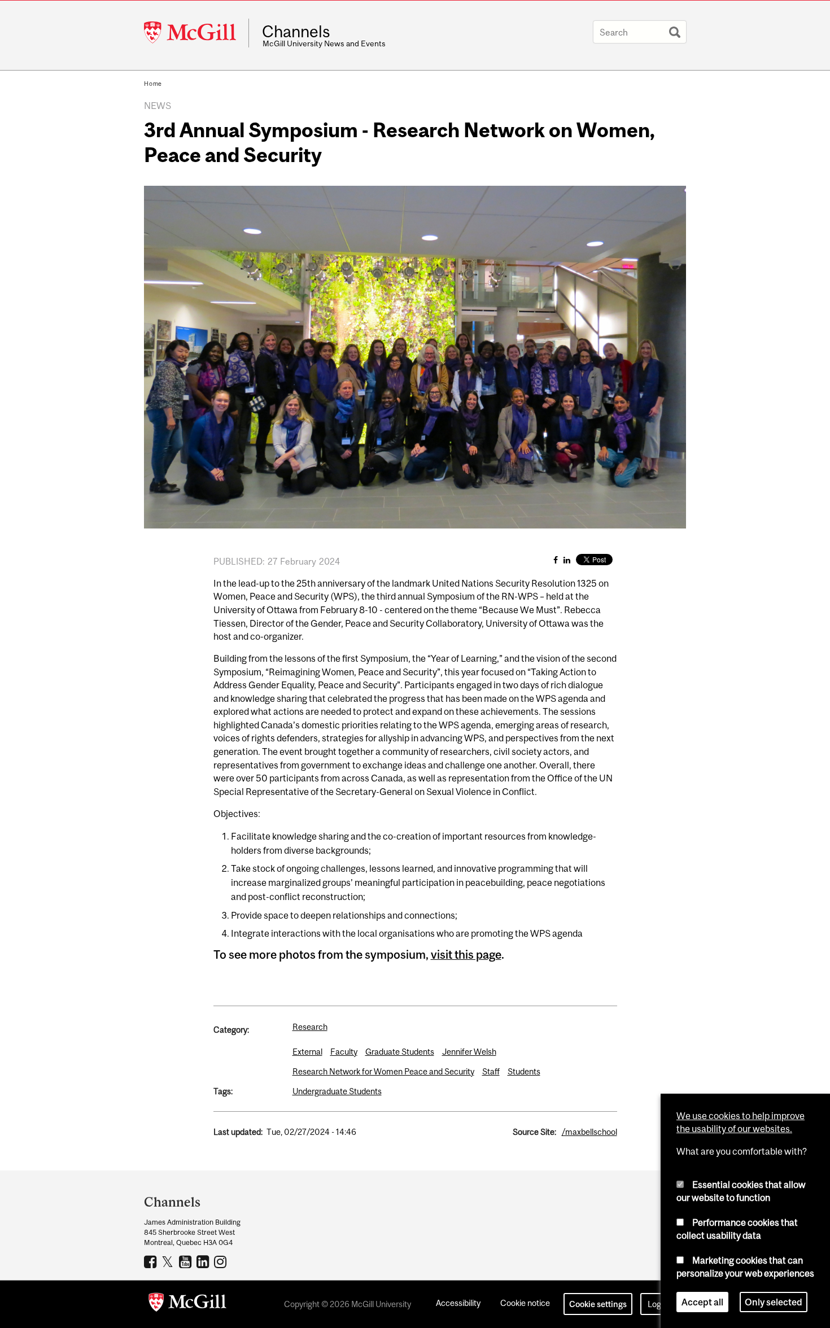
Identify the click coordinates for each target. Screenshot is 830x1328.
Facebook (151, 1261)
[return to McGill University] (187, 1304)
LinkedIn (204, 1261)
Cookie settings (598, 1304)
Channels (296, 31)
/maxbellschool (589, 1132)
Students (524, 1071)
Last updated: (238, 1132)
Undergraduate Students (337, 1091)
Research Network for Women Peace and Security (383, 1071)
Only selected (773, 1302)
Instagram (221, 1261)
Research (309, 1027)
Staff (491, 1071)
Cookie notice (525, 1303)
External (307, 1051)
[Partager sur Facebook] (555, 560)
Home (153, 83)
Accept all (702, 1302)
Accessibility (458, 1303)
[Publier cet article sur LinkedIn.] (566, 560)
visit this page (466, 954)
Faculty (343, 1051)
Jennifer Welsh (469, 1051)
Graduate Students (399, 1051)
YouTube (186, 1261)
